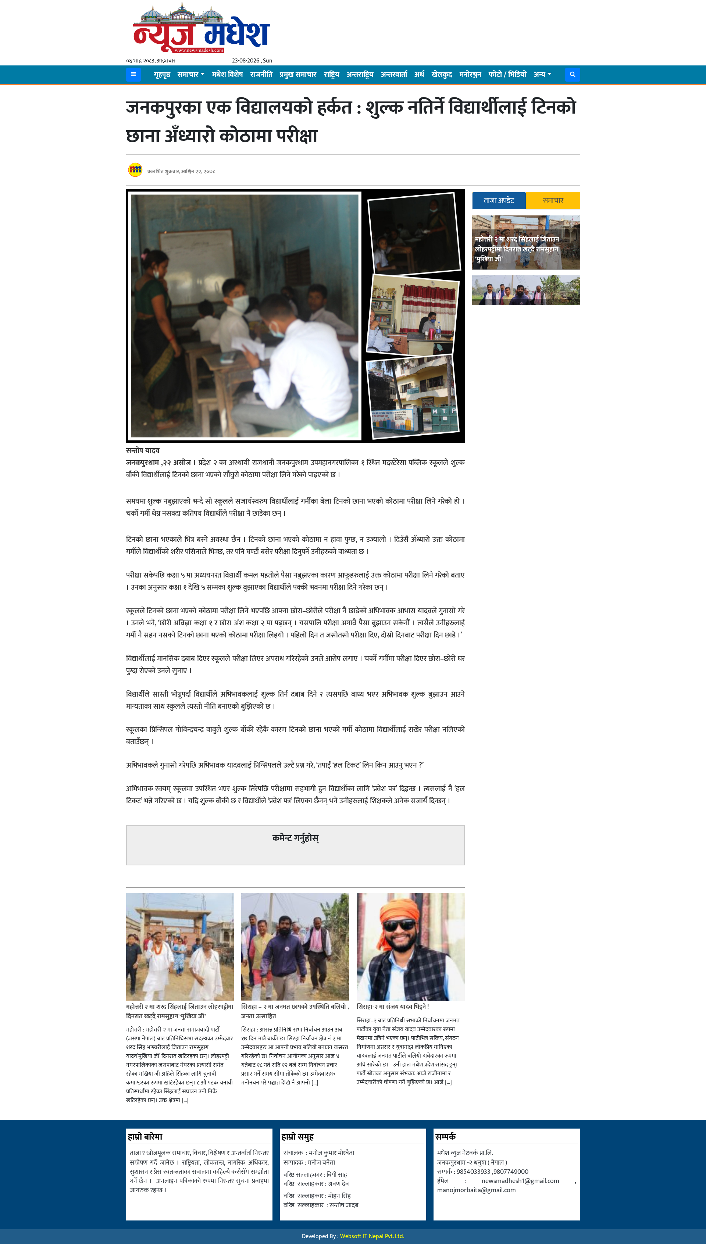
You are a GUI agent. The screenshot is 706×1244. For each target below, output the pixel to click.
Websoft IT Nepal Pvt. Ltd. (372, 1236)
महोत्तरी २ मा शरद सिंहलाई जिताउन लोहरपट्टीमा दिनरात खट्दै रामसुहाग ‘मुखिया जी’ (517, 249)
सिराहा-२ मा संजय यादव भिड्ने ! (393, 1007)
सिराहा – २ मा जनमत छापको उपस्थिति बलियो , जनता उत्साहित (295, 1012)
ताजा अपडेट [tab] (499, 200)
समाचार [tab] (553, 200)
